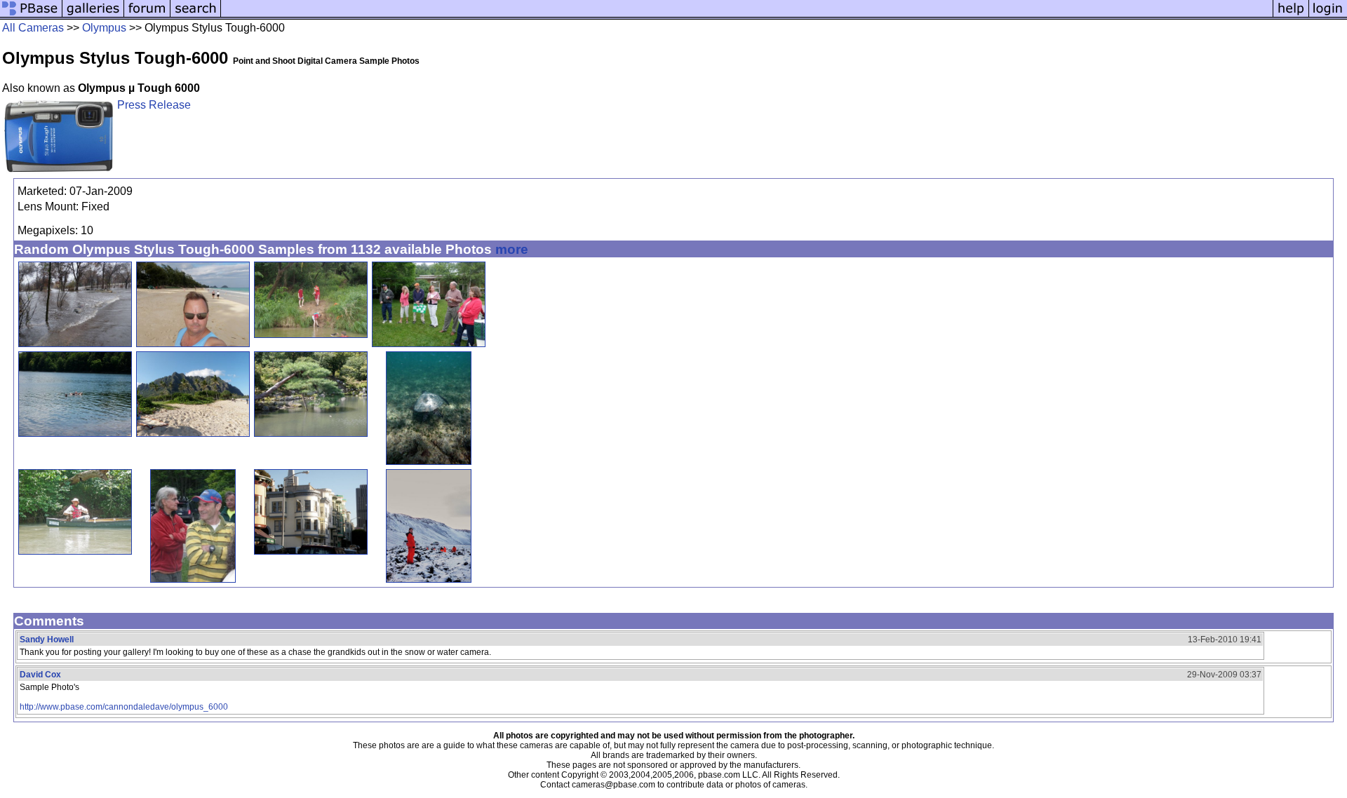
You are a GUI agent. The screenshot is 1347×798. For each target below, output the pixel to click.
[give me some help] (1291, 16)
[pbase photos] (31, 16)
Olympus (104, 28)
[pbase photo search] (195, 16)
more (511, 249)
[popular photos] (747, 16)
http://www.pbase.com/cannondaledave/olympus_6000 (124, 707)
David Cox (40, 674)
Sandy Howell (47, 639)
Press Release (154, 105)
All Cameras (33, 28)
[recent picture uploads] (93, 16)
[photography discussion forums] (147, 16)
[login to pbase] (1328, 16)
